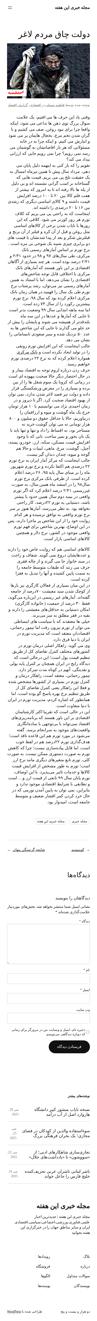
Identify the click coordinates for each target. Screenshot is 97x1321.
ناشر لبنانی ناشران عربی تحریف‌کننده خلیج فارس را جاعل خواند (57, 1174)
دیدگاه (84, 921)
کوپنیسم (77, 850)
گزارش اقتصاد (18, 105)
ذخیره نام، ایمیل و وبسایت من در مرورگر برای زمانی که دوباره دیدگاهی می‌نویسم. (48, 1032)
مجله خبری (79, 821)
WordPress (14, 1311)
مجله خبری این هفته (72, 7)
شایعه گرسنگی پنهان (29, 850)
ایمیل (85, 990)
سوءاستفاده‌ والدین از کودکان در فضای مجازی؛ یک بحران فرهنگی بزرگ (56, 1133)
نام (86, 970)
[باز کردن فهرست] (10, 8)
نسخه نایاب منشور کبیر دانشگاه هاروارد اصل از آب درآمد (62, 1112)
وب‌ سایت (83, 1010)
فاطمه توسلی (55, 105)
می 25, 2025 (13, 1133)
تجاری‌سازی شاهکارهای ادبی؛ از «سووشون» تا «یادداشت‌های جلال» (59, 1154)
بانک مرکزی (27, 352)
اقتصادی (35, 105)
